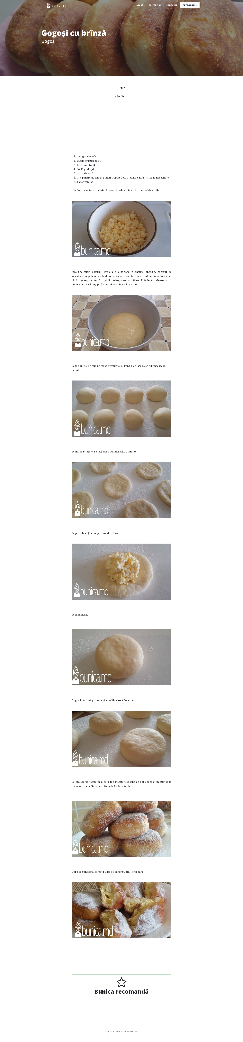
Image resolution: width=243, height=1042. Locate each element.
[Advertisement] (121, 122)
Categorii (189, 5)
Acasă (140, 5)
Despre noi (155, 5)
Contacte (171, 5)
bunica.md (133, 1031)
